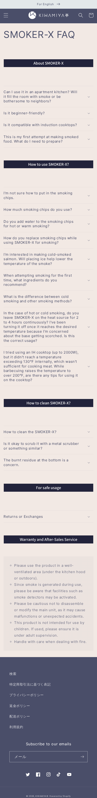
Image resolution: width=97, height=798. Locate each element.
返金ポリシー (19, 706)
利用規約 (16, 727)
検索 (12, 674)
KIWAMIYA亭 (41, 796)
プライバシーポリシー (26, 695)
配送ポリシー (19, 716)
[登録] (82, 756)
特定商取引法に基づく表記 (30, 684)
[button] (6, 15)
